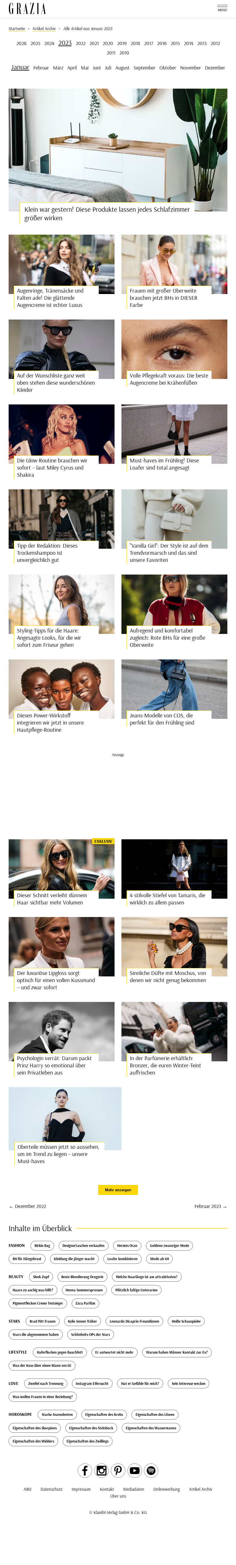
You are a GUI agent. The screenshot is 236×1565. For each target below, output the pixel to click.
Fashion (17, 1245)
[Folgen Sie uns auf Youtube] (134, 1470)
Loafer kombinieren (122, 1258)
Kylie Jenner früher (82, 1321)
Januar (20, 67)
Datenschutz (51, 1489)
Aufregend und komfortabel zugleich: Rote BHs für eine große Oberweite (167, 637)
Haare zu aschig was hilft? (33, 1290)
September (144, 67)
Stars (14, 1321)
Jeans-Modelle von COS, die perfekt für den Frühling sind (162, 719)
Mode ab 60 (159, 1258)
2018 (135, 43)
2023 (65, 42)
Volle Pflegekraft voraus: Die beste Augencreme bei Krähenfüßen (169, 379)
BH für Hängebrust (27, 1258)
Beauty (16, 1276)
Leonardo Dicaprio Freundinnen (134, 1321)
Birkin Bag (42, 1245)
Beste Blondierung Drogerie (82, 1276)
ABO (27, 1489)
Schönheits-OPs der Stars (90, 1334)
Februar (41, 67)
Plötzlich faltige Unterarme (136, 1290)
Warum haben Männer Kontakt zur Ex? (177, 1352)
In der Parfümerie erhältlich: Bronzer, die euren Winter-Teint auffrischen (165, 1065)
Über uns (118, 1496)
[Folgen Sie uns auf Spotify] (151, 1470)
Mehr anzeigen (118, 1190)
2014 (188, 43)
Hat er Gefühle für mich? (140, 1383)
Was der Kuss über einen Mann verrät (42, 1365)
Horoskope (20, 1414)
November (190, 67)
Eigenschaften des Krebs (104, 1414)
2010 (124, 52)
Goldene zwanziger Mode (169, 1245)
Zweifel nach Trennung (45, 1383)
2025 (35, 43)
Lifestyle (18, 1352)
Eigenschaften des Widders (33, 1441)
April (72, 67)
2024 (49, 43)
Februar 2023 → (211, 1206)
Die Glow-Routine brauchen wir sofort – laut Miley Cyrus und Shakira (52, 467)
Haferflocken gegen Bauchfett (60, 1352)
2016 (162, 43)
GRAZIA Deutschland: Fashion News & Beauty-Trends (27, 8)
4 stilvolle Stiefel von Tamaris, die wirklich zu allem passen (167, 898)
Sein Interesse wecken (188, 1383)
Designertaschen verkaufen (83, 1245)
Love (13, 1383)
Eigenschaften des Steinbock (91, 1428)
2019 (122, 43)
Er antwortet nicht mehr (114, 1352)
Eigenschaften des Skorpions (35, 1428)
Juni (97, 67)
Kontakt (107, 1489)
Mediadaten (133, 1489)
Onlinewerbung (166, 1489)
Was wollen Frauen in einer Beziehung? (43, 1396)
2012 (215, 43)
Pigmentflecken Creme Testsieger (38, 1303)
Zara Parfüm (85, 1303)
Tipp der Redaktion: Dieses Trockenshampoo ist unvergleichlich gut (47, 552)
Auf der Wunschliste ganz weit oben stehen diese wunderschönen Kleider (56, 382)
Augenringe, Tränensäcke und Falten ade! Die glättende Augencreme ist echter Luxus (50, 297)
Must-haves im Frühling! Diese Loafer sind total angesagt (164, 464)
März (58, 67)
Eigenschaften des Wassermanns (151, 1428)
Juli (108, 67)
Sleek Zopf (41, 1276)
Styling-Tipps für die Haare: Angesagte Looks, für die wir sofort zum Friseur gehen (49, 637)
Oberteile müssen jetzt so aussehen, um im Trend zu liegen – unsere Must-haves (59, 1154)
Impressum (81, 1489)
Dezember (215, 67)
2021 (94, 43)
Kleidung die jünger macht (74, 1258)
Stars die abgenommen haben (36, 1334)
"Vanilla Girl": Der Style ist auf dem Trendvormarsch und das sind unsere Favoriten (169, 552)
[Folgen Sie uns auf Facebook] (85, 1470)
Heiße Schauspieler (186, 1321)
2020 (108, 43)
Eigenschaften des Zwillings (87, 1441)
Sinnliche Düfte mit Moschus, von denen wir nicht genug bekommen (168, 976)
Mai (85, 67)
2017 (148, 43)
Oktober (167, 67)
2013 (202, 43)
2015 (175, 43)
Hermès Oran (127, 1245)
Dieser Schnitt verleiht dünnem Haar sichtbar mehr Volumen (52, 898)
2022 (80, 43)
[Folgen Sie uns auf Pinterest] (118, 1470)
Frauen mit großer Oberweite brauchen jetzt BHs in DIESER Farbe (163, 297)
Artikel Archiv (200, 1489)
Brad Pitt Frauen (43, 1321)
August (122, 67)
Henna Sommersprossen (84, 1290)
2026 (21, 43)
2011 (111, 52)
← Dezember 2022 (27, 1206)
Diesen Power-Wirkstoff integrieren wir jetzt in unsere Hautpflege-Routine (50, 722)
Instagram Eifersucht (92, 1383)
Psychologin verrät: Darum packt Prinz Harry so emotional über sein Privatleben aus (54, 1065)
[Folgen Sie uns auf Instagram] (101, 1470)
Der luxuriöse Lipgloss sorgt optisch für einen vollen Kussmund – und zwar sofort (56, 980)
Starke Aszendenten (57, 1414)
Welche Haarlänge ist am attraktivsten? (147, 1276)
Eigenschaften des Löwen (155, 1414)
